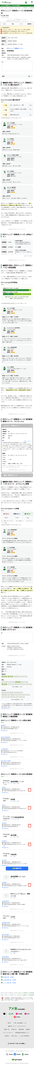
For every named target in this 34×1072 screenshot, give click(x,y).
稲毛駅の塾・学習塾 (8, 977)
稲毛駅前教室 (5, 901)
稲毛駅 (16, 7)
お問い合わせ (14, 1035)
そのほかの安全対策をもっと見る (17, 699)
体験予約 (17, 868)
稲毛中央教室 (5, 934)
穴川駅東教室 (4, 749)
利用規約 (28, 1029)
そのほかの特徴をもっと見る (17, 686)
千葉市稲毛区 (10, 7)
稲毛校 (3, 787)
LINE (12, 1014)
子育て (28, 1014)
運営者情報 (21, 1029)
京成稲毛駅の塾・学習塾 (9, 980)
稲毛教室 (4, 823)
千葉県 (6, 7)
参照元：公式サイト (28, 441)
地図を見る (5, 730)
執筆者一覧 (6, 1029)
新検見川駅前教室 (5, 737)
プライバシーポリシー (8, 1032)
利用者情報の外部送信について (22, 1032)
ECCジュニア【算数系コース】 (15, 48)
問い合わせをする (6, 708)
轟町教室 (3, 725)
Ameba (11, 1054)
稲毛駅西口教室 (6, 922)
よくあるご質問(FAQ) (24, 1035)
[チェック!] (30, 790)
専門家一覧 (13, 1029)
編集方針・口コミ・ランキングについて (17, 1026)
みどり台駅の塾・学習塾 (9, 983)
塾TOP (2, 7)
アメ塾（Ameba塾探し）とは (19, 1023)
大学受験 (20, 1014)
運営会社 (7, 1035)
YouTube (18, 1017)
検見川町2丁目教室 (6, 761)
